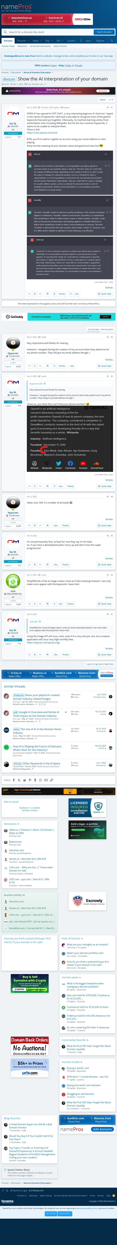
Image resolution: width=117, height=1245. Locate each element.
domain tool (37, 84)
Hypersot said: (36, 383)
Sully (80, 1052)
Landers (71, 40)
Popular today (8, 46)
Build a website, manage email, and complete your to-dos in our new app (58, 55)
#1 (112, 107)
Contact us (22, 1195)
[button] (28, 41)
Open (54, 65)
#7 (112, 614)
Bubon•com (15, 841)
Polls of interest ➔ (72, 938)
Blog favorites (12, 1118)
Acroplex (22, 1160)
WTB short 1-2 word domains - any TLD (87, 1076)
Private (78, 65)
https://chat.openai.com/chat (42, 132)
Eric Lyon (17, 701)
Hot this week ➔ (71, 977)
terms (95, 1208)
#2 (112, 337)
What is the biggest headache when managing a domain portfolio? (85, 985)
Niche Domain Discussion (48, 766)
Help (108, 1195)
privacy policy (86, 1208)
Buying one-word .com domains (84, 1085)
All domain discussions (40, 46)
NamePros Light (19, 1190)
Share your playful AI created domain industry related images (36, 696)
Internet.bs (101, 731)
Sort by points (107, 329)
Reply (110, 287)
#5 (112, 535)
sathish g (102, 748)
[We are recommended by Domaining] (7, 1202)
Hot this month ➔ (72, 1062)
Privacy (100, 1195)
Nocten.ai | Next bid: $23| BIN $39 (27, 858)
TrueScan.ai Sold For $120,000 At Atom (87, 1006)
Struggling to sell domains (80, 1093)
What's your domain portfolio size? (85, 952)
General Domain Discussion (46, 701)
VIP (13, 130)
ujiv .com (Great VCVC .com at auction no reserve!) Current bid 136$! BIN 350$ (32, 921)
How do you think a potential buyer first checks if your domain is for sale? (27, 940)
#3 (112, 376)
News (36, 40)
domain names (19, 704)
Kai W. (6, 84)
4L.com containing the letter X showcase (88, 1027)
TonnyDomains (99, 697)
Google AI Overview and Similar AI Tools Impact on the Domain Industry (36, 713)
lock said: (34, 621)
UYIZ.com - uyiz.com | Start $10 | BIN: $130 (32, 914)
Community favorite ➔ (75, 1040)
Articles (34, 810)
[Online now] (13, 350)
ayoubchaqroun (23, 853)
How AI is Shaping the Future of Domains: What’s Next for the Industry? (37, 748)
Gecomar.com (16, 850)
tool (29, 84)
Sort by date (93, 329)
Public (68, 65)
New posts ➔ (11, 823)
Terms (92, 1195)
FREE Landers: (42, 65)
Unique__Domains (24, 873)
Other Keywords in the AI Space (41, 763)
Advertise (33, 1195)
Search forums (60, 46)
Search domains (104, 32)
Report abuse (46, 1195)
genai (28, 769)
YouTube (25, 810)
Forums (8, 40)
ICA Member (13, 133)
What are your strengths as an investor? (87, 944)
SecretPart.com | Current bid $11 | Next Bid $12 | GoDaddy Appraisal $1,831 (32, 928)
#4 (112, 496)
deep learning (19, 769)
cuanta (103, 714)
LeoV (18, 836)
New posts (22, 46)
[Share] (108, 107)
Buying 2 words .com (78, 1067)
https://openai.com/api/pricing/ (43, 642)
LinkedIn (36, 807)
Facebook (23, 807)
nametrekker (18, 766)
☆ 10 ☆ (13, 363)
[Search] (111, 41)
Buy (48, 40)
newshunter (101, 765)
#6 (112, 575)
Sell (58, 40)
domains (30, 704)
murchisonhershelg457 (23, 753)
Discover (21, 40)
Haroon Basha (25, 885)
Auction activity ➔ (14, 895)
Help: (61, 65)
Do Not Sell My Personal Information (70, 1195)
